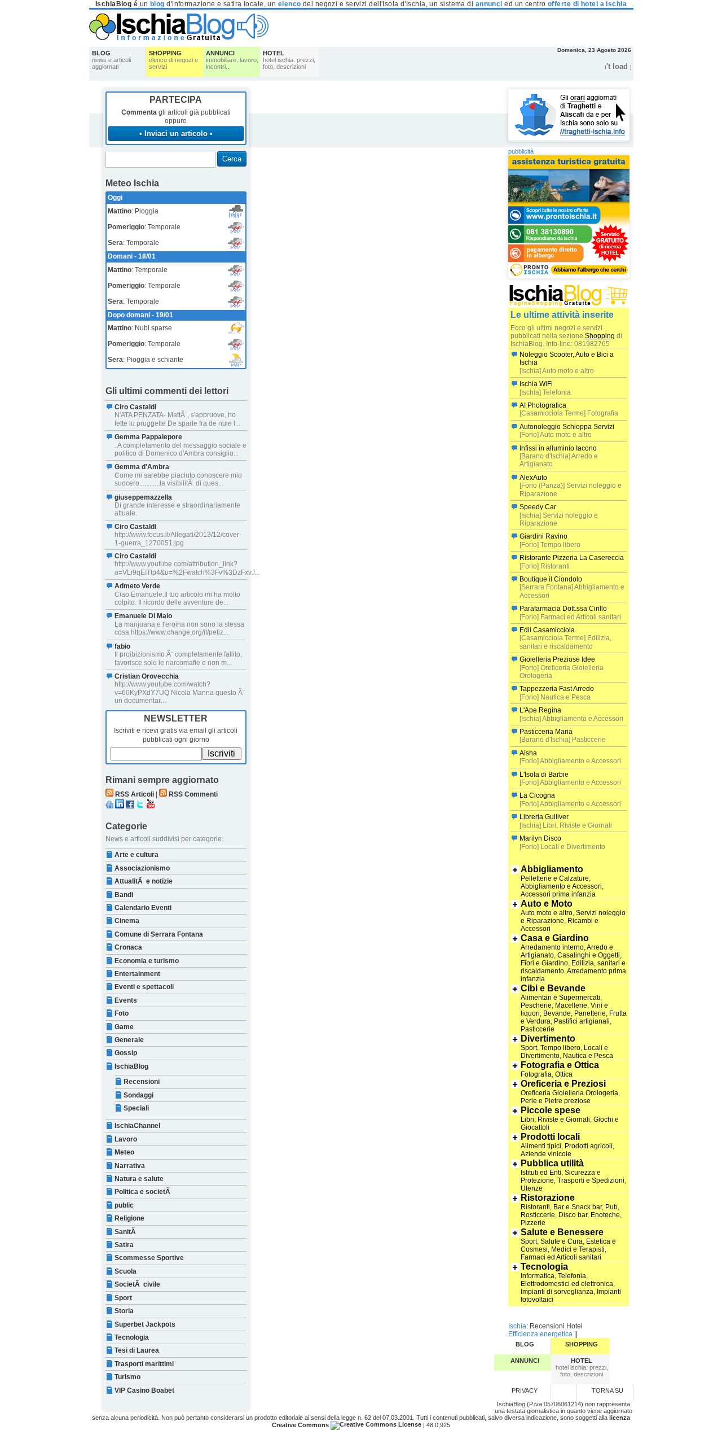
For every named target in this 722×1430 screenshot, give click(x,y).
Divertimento (548, 1038)
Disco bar (572, 1215)
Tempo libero (560, 1048)
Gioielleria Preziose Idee (557, 659)
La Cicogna (537, 795)
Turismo (127, 1377)
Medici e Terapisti (578, 1249)
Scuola (126, 1271)
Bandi (124, 895)
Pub (611, 1207)
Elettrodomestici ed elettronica (567, 1284)
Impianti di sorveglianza (557, 1292)
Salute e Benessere (562, 1232)
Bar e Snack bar (577, 1207)
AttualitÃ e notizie (144, 881)
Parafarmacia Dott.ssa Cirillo (563, 609)
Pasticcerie (537, 1029)
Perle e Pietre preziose (556, 1101)
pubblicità (521, 151)
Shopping (600, 336)
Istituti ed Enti (541, 1173)
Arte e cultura (137, 855)
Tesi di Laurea (137, 1350)
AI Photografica (543, 405)
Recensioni (142, 1082)
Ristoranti (535, 1207)
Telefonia (572, 1276)
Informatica (537, 1276)
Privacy (525, 1390)
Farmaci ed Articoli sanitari (561, 1257)
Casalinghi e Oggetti (588, 955)
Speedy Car (538, 507)
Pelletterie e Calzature (555, 878)
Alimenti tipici (541, 1146)
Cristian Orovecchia (147, 676)
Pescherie (536, 1005)
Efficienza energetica (540, 1334)
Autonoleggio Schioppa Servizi (567, 427)
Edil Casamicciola (547, 630)
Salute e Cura (561, 1241)
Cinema (127, 921)
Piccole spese (550, 1110)
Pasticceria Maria (546, 732)
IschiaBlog (131, 1066)
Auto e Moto (547, 903)
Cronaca (128, 947)
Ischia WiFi (536, 384)
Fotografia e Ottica (560, 1065)
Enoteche (605, 1215)
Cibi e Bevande (553, 988)
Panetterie (590, 1013)
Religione (129, 1218)
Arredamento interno (552, 947)
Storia (124, 1311)
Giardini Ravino (543, 536)
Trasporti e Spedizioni (590, 1180)
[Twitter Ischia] (139, 806)
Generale (129, 1040)
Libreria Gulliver (544, 817)
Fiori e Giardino (544, 963)
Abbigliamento (552, 869)
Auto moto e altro (547, 913)
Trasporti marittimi (144, 1364)
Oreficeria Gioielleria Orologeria (569, 1093)
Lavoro (126, 1139)
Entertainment (137, 974)
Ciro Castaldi (135, 407)
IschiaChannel (137, 1126)
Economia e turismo (147, 961)
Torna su (607, 1390)
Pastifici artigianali (582, 1021)
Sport (123, 1298)
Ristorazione (548, 1197)
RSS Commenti (193, 794)
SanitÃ (126, 1232)
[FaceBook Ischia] (130, 806)
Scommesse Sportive (149, 1258)
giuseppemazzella (143, 497)
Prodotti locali (550, 1137)
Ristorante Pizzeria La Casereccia (572, 558)
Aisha (528, 753)
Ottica (564, 1074)
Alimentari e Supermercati (560, 998)
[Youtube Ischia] (150, 806)
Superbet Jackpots (145, 1324)
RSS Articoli (134, 794)
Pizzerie (533, 1223)
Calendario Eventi (143, 908)
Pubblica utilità (552, 1163)
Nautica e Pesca (588, 1056)
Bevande (557, 1013)
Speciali (136, 1108)
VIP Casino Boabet (144, 1390)
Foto (122, 1013)
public (124, 1205)
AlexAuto (533, 478)
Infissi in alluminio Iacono (558, 448)
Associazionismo (142, 868)
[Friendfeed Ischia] (109, 806)
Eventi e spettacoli (144, 987)
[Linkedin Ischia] (119, 806)
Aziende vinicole (546, 1154)
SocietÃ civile (137, 1284)
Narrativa (130, 1166)
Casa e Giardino (555, 938)
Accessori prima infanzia (558, 894)
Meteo (124, 1152)
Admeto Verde (137, 586)
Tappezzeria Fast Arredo (557, 689)
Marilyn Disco (540, 838)
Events (126, 1000)
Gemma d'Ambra (142, 467)
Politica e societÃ (143, 1192)
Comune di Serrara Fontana (159, 934)
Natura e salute (139, 1179)
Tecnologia (132, 1337)
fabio (122, 646)
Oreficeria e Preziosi (563, 1083)
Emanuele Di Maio (143, 616)
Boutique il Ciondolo (551, 579)
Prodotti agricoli (589, 1146)
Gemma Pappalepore (148, 437)
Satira (124, 1245)
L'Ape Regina (540, 710)
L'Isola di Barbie (544, 775)
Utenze (532, 1188)
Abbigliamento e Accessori (561, 886)
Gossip (126, 1053)
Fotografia (536, 1074)
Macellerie (571, 1005)
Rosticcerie (538, 1215)
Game (124, 1027)
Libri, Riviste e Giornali (555, 1119)
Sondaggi (138, 1095)
